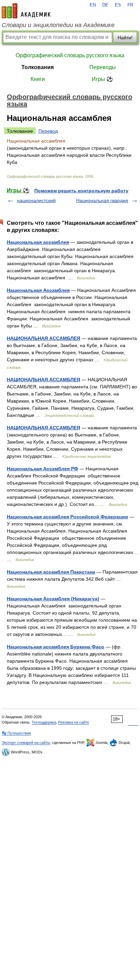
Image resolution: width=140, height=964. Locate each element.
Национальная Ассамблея (38, 290)
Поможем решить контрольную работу (81, 190)
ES (118, 5)
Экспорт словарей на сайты (26, 743)
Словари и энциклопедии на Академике (58, 25)
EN (93, 5)
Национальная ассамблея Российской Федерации (67, 516)
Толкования (37, 67)
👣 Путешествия (16, 733)
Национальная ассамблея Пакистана (51, 572)
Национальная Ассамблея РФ (42, 468)
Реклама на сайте (73, 722)
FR (130, 5)
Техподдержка (44, 722)
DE (105, 5)
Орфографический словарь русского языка (70, 55)
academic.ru (26, 10)
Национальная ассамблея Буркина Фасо (55, 646)
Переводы (102, 67)
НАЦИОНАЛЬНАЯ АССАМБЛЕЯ (43, 338)
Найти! (125, 37)
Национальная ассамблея (38, 242)
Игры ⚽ (102, 79)
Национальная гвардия (102, 200)
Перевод (48, 131)
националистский (36, 200)
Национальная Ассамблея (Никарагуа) (53, 598)
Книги (38, 79)
